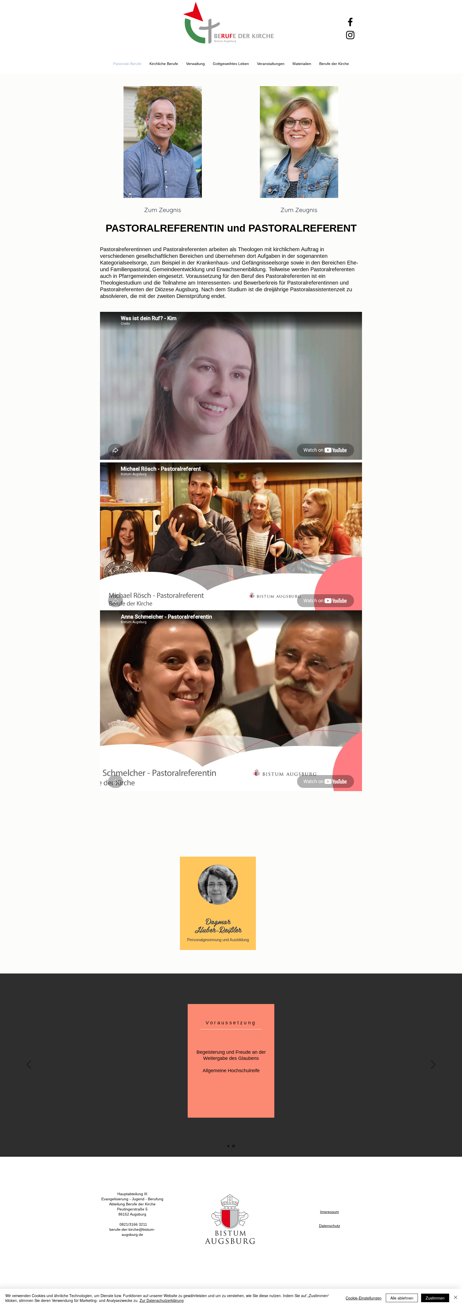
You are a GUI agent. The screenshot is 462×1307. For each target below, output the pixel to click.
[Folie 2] (234, 1146)
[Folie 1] (229, 1146)
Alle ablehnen (401, 1298)
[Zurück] (29, 1065)
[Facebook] (350, 22)
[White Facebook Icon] (234, 1282)
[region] (218, 907)
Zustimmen (435, 1298)
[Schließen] (455, 1298)
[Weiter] (433, 1065)
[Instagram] (350, 35)
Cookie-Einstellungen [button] (364, 1298)
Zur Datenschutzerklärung (162, 1300)
